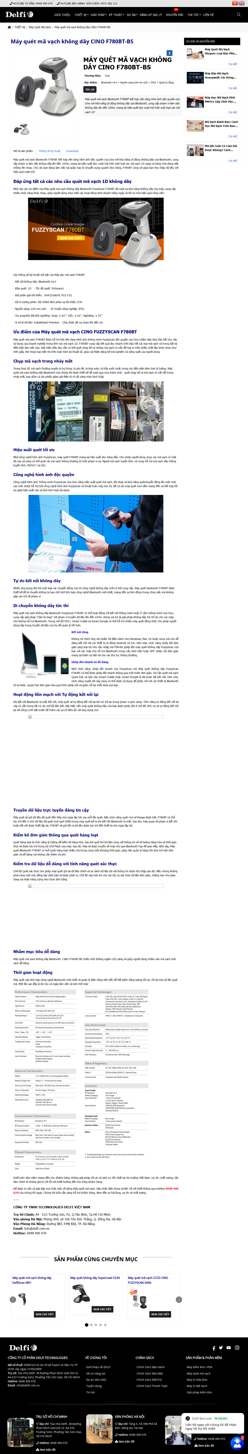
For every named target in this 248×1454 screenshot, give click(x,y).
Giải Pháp (98, 15)
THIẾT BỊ (81, 15)
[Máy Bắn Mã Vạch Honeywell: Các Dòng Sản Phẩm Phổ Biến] (195, 82)
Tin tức (90, 1392)
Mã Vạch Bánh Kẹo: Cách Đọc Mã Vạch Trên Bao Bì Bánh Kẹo (221, 124)
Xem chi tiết (45, 1314)
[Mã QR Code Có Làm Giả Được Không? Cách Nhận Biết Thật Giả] (195, 155)
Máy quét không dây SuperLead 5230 (95, 1278)
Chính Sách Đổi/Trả (149, 1379)
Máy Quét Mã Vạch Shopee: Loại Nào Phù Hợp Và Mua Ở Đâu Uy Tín (220, 51)
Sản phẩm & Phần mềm (204, 1358)
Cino (107, 75)
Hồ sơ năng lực (96, 1373)
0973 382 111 (109, 3)
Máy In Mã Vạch (197, 1386)
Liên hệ (208, 15)
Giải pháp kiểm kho (199, 1392)
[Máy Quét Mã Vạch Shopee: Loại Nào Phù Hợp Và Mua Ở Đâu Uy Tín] (195, 58)
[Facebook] (169, 53)
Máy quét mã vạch (199, 1373)
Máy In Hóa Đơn (197, 1379)
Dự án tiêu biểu (96, 1379)
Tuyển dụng (94, 1386)
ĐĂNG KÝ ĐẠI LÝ (151, 15)
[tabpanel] (95, 696)
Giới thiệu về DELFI (98, 1367)
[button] (239, 14)
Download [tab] (72, 151)
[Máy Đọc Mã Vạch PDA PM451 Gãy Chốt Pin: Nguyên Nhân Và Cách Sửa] (195, 106)
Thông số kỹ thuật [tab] (49, 151)
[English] (242, 2)
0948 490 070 (44, 3)
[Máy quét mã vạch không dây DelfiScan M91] (23, 1298)
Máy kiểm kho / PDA (199, 1367)
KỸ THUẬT (116, 15)
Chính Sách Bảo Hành (151, 1367)
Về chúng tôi (96, 1358)
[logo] (19, 19)
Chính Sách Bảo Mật (150, 1373)
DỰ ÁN (131, 15)
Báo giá (90, 89)
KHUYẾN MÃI (174, 15)
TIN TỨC (193, 15)
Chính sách (145, 1358)
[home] (9, 27)
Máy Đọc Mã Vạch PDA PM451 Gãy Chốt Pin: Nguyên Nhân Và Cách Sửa (220, 99)
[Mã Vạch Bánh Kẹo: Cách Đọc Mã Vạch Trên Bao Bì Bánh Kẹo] (195, 130)
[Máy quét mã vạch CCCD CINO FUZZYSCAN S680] (138, 1298)
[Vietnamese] (235, 2)
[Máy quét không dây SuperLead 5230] (81, 1293)
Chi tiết (233, 64)
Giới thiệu (62, 15)
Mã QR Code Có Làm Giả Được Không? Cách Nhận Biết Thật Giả (221, 148)
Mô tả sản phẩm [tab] (23, 151)
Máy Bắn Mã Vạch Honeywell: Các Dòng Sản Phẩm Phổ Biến (219, 75)
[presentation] (13, 1300)
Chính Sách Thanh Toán (152, 1386)
